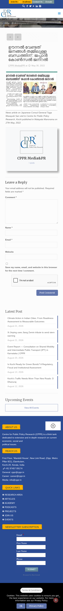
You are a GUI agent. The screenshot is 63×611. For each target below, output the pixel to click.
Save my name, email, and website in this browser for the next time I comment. (31, 269)
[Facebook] (27, 6)
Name (8, 227)
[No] (59, 596)
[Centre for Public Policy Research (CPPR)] (31, 13)
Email (8, 239)
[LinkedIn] (37, 6)
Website (9, 252)
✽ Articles (8, 499)
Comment (11, 197)
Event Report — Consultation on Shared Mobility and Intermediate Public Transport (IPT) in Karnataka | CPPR (30, 350)
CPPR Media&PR (16, 65)
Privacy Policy (36, 606)
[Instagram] (40, 6)
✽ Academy (8, 503)
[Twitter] (30, 6)
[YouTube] (33, 6)
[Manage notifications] (55, 600)
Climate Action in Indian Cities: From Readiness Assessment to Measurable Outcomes (30, 320)
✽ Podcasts (9, 507)
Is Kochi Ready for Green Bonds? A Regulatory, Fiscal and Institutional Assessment (30, 366)
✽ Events (7, 519)
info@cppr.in (15, 480)
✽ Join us (7, 515)
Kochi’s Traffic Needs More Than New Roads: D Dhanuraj (30, 380)
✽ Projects (9, 511)
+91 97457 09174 (13, 468)
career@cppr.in (17, 476)
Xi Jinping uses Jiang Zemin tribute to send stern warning (31, 334)
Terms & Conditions (31, 590)
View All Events (31, 408)
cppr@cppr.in (17, 472)
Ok (21, 606)
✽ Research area (12, 495)
